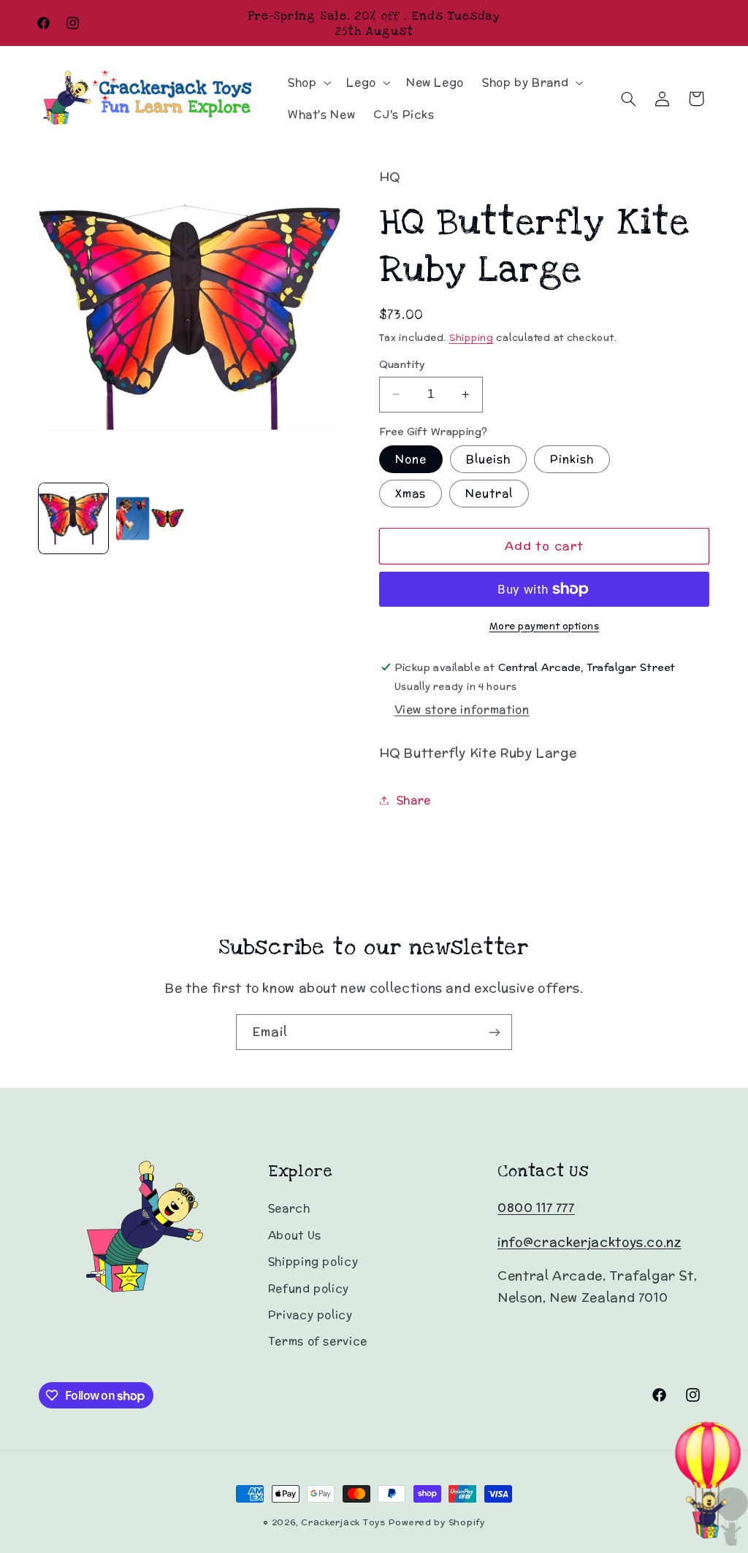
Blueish (488, 459)
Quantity (402, 364)
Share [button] (414, 800)
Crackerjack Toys (343, 1522)
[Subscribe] (494, 1032)
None (411, 459)
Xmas (410, 493)
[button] (307, 82)
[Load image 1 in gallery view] (74, 518)
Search (289, 1208)
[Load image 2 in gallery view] (151, 518)
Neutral (489, 493)
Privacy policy (310, 1314)
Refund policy (308, 1288)
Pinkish (572, 459)
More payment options (544, 625)
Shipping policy (313, 1261)
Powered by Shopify (437, 1522)
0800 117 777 (536, 1207)
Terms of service (317, 1341)
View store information (462, 709)
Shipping (471, 337)
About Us (294, 1235)
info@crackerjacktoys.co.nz (589, 1242)
